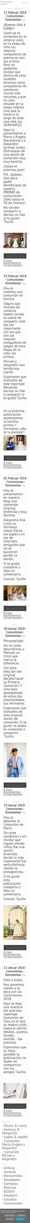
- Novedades (11, 1179)
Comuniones (15, 16)
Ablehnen (10, 1219)
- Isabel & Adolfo (14, 1137)
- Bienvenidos (12, 1175)
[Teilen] (24, 20)
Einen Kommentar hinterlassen (12, 262)
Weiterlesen (15, 256)
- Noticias (9, 1187)
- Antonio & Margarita (11, 1131)
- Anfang (8, 1167)
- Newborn (10, 1195)
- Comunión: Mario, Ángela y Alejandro (13, 1144)
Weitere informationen (9, 1215)
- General (9, 1171)
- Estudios (9, 1199)
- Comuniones (12, 1203)
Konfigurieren (21, 1215)
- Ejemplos (10, 1183)
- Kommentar (15, 17)
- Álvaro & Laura (14, 1125)
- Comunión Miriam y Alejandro (10, 1155)
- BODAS (8, 1191)
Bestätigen (20, 1219)
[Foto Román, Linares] (7, 3)
